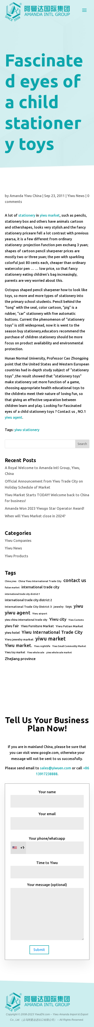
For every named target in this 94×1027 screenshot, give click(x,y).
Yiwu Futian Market (69, 626)
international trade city (40, 587)
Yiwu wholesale (35, 652)
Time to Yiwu (47, 863)
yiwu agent (13, 417)
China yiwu (10, 581)
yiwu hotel (12, 632)
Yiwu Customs (76, 620)
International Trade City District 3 (28, 606)
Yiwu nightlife (42, 646)
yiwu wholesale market (59, 652)
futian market (12, 587)
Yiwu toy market (15, 652)
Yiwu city (57, 619)
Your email (47, 814)
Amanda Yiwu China (26, 196)
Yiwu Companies (18, 541)
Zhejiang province (20, 659)
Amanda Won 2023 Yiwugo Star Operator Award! (44, 508)
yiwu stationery (26, 430)
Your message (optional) (47, 885)
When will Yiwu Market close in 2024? (35, 516)
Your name (47, 792)
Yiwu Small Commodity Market (69, 646)
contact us (74, 580)
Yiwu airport (39, 613)
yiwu (78, 606)
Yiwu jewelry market (19, 639)
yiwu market (50, 215)
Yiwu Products (16, 556)
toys (69, 606)
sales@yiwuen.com (55, 768)
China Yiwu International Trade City (39, 581)
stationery (26, 215)
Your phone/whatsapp (42, 843)
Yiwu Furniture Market (37, 626)
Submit (39, 950)
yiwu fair (12, 626)
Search (82, 444)
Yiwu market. (18, 645)
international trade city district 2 (28, 600)
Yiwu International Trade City (52, 632)
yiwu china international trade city (26, 619)
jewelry (59, 606)
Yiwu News (76, 196)
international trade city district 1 (22, 594)
